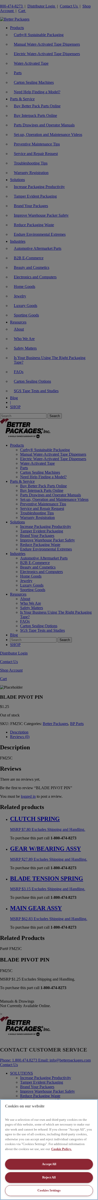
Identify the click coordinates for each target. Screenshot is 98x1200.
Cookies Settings (49, 1190)
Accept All (49, 1164)
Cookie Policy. (61, 1149)
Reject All (49, 1177)
